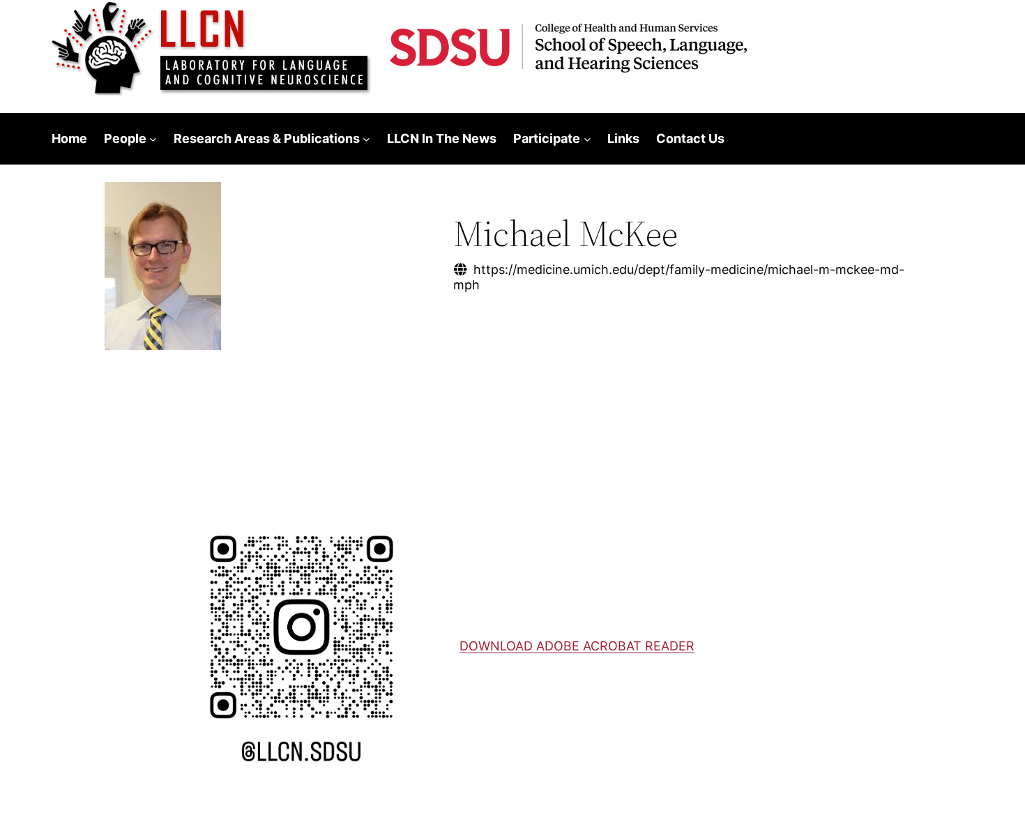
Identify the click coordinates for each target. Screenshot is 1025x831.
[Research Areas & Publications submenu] (366, 139)
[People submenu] (153, 139)
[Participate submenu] (587, 139)
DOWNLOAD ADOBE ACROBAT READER (577, 646)
